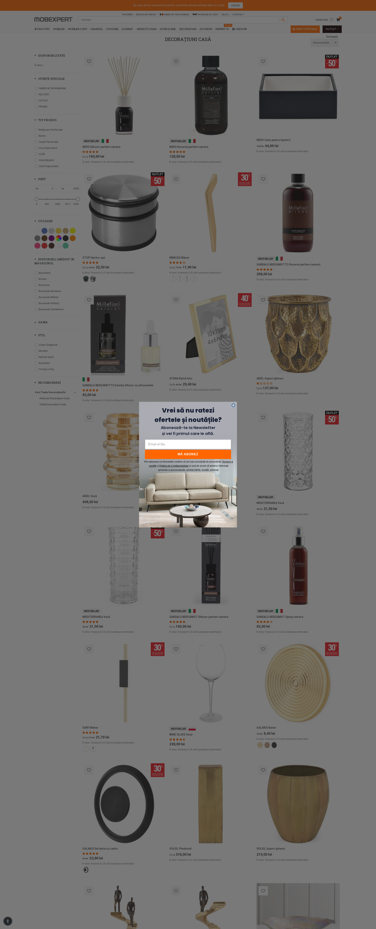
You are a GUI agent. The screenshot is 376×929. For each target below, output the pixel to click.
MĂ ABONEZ (188, 454)
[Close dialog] (233, 405)
